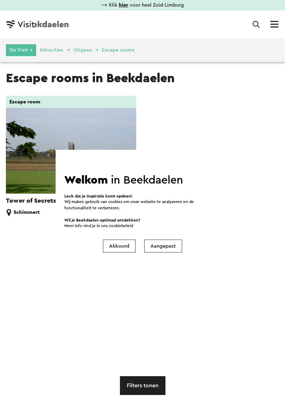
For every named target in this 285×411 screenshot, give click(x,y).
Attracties (51, 50)
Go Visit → (21, 50)
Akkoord (119, 246)
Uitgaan (82, 50)
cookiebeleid (121, 226)
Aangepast (163, 246)
